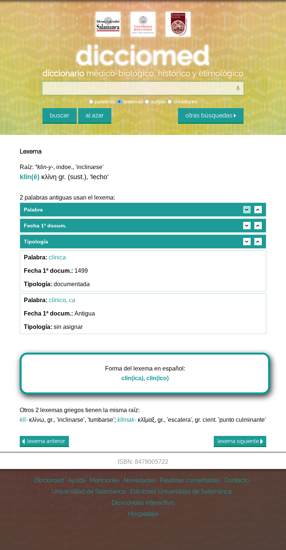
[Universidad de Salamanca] (143, 24)
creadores (184, 101)
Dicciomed (49, 480)
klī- (24, 420)
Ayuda (77, 480)
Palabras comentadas (190, 480)
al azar (95, 115)
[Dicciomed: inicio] (143, 55)
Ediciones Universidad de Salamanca (181, 491)
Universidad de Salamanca (89, 491)
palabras (104, 101)
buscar (59, 115)
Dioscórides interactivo (143, 502)
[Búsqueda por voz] (238, 88)
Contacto (237, 480)
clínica (57, 257)
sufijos (157, 101)
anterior (46, 441)
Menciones (105, 480)
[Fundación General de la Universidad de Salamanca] (178, 24)
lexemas (132, 101)
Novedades (140, 480)
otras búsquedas (209, 115)
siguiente (238, 441)
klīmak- (126, 420)
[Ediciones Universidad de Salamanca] (108, 24)
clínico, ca (62, 300)
